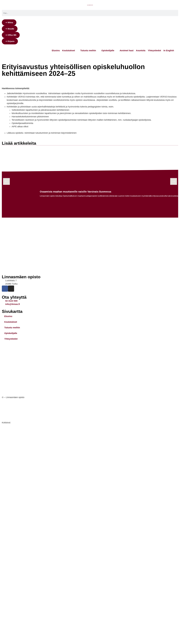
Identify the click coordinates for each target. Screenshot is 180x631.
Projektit (28, 78)
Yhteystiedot (11, 339)
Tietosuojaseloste (11, 406)
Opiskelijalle (10, 333)
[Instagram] (11, 289)
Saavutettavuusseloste (14, 414)
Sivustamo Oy (18, 422)
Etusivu (5, 78)
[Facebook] (5, 289)
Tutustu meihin (16, 78)
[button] (6, 181)
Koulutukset (10, 322)
